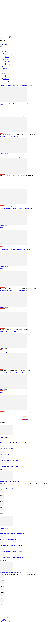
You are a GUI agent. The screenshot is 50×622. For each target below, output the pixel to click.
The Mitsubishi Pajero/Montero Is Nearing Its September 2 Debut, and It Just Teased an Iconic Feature (16, 208)
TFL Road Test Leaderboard (8, 54)
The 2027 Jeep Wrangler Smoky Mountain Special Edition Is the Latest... (11, 557)
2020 (5, 74)
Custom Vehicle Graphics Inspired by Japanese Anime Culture (10, 352)
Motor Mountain (7, 57)
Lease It (6, 71)
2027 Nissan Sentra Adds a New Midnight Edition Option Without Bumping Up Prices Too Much (15, 311)
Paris (5, 65)
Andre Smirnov (2, 153)
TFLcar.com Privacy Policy (5, 617)
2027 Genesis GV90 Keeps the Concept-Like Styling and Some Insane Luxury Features (14, 290)
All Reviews (4, 78)
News (2, 58)
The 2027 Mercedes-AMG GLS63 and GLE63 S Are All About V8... (11, 466)
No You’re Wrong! (5, 68)
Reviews (3, 69)
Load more (1, 413)
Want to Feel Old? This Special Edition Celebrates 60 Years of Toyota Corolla (12, 372)
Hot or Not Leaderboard (6, 79)
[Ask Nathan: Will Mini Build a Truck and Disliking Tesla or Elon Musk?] (2, 589)
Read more (1, 104)
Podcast (2, 49)
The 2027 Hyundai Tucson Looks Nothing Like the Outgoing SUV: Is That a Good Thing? (14, 331)
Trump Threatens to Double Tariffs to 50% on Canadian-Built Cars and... (12, 545)
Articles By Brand (5, 59)
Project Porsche (7, 55)
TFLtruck (3, 48)
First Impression (5, 77)
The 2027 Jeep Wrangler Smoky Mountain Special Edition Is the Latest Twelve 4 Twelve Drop (15, 249)
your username (9, 36)
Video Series (4, 53)
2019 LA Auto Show (7, 62)
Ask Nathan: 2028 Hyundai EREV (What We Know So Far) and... (10, 572)
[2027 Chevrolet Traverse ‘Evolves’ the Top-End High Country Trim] (13, 173)
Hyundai (1, 349)
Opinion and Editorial (2, 287)
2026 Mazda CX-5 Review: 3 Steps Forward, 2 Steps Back (9, 481)
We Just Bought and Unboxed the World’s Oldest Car (8, 448)
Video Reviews (5, 50)
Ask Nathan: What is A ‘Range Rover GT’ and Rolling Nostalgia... (10, 602)
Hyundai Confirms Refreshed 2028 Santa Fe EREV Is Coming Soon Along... (12, 533)
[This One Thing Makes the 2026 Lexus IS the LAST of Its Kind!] (2, 492)
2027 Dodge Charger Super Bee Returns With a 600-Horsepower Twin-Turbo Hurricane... (14, 442)
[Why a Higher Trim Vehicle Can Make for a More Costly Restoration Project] (13, 132)
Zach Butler (1, 102)
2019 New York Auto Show (8, 64)
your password (9, 37)
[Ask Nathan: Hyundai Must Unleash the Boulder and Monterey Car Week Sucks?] (2, 577)
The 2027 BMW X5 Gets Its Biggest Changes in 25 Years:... (9, 460)
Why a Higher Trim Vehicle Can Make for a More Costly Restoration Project (12, 116)
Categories (1, 422)
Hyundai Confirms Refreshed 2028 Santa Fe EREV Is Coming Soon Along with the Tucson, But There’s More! (17, 136)
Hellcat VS (6, 56)
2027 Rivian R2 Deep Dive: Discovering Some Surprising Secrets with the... (12, 488)
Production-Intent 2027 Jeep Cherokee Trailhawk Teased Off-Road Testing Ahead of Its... (14, 526)
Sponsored (1, 133)
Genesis (1, 154)
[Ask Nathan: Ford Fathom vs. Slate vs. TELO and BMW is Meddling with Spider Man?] (2, 595)
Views (2, 66)
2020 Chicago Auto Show (8, 61)
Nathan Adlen (1, 573)
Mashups (4, 52)
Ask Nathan (1, 246)
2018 (5, 75)
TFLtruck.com (3, 619)
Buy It (5, 70)
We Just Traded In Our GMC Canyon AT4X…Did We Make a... (10, 454)
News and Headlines (2, 174)
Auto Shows (4, 60)
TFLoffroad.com (4, 620)
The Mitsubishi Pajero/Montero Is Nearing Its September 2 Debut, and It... (12, 551)
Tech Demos (4, 51)
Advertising (3, 616)
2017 (5, 76)
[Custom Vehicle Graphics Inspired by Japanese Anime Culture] (13, 368)
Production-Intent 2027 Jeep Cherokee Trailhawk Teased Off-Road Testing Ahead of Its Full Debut (16, 85)
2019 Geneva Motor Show (8, 63)
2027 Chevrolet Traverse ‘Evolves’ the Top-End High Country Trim (11, 157)
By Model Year (5, 73)
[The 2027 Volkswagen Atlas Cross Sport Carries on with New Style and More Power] (6, 434)
